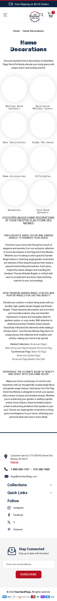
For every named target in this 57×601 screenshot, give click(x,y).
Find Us (15, 462)
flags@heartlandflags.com (24, 476)
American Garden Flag (28, 355)
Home (16, 31)
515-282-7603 (41, 469)
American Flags (38, 344)
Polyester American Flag (39, 348)
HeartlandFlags (23, 592)
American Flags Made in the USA (28, 359)
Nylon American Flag (15, 348)
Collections (17, 485)
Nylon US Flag (38, 351)
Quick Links (17, 493)
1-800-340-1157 (20, 469)
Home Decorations (33, 31)
